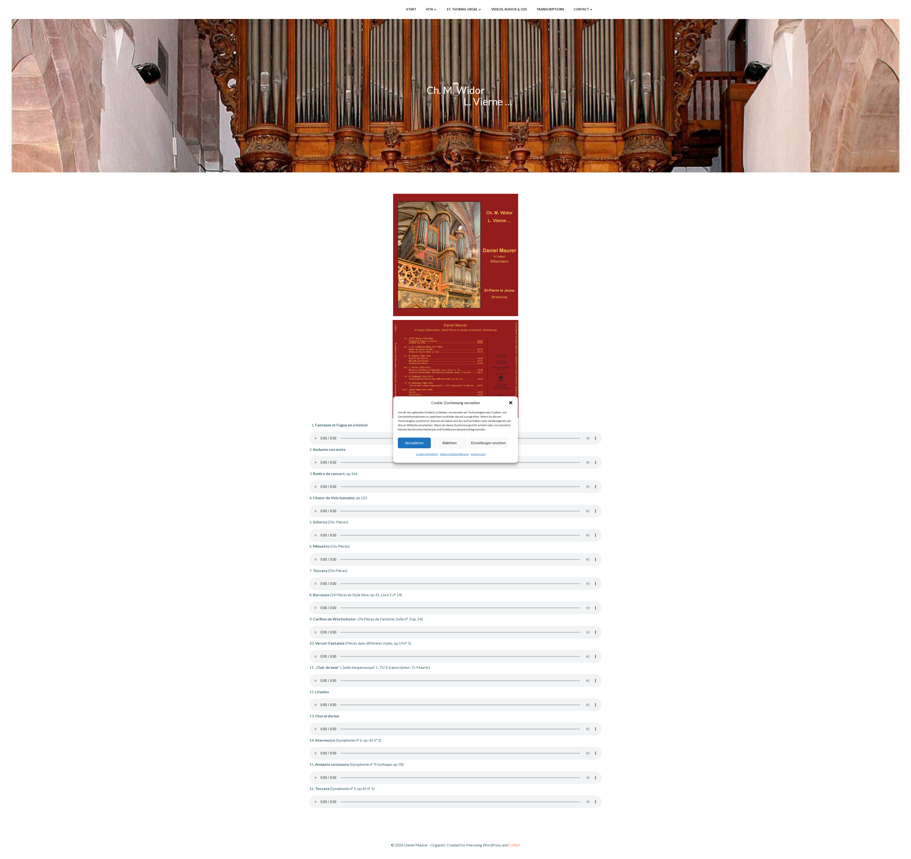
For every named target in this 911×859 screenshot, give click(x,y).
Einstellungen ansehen (488, 443)
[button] (510, 402)
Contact (581, 9)
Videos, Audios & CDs (509, 9)
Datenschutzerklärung (454, 454)
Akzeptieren (414, 443)
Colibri (514, 845)
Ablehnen (449, 443)
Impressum (478, 454)
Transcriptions (550, 9)
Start (411, 9)
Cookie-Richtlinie (427, 454)
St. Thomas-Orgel (462, 9)
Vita (429, 9)
